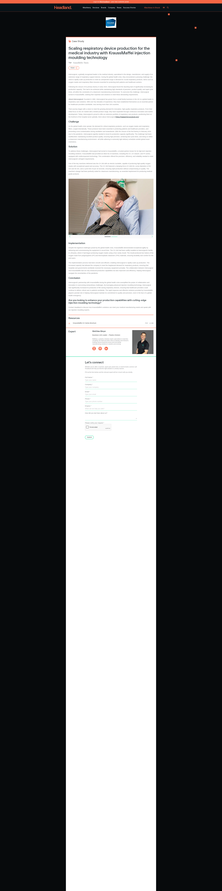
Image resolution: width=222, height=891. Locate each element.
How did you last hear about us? (96, 413)
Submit (89, 437)
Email (87, 392)
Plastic (86, 62)
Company (89, 384)
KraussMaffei (78, 62)
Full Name (89, 377)
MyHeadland (104, 2)
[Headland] (67, 7)
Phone (88, 399)
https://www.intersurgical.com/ (127, 117)
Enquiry (88, 406)
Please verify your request (94, 423)
